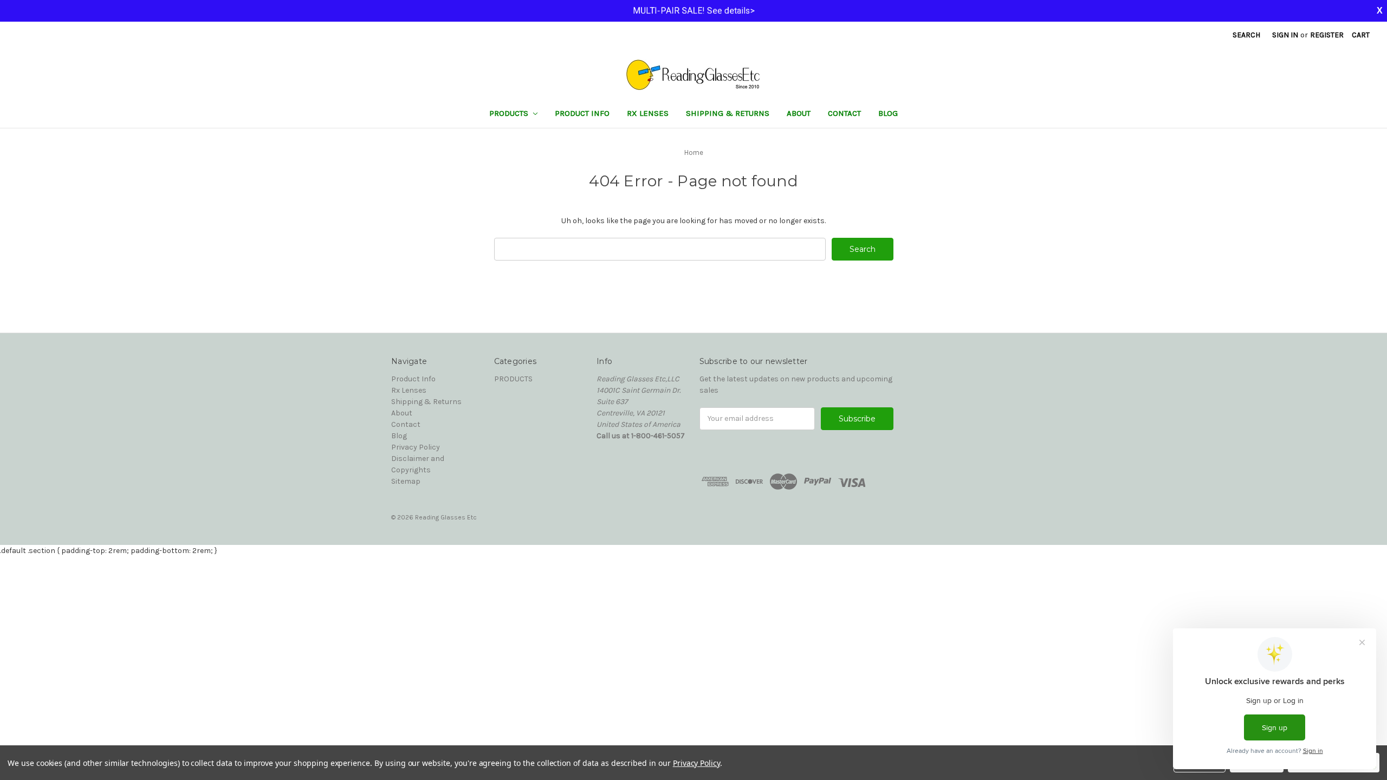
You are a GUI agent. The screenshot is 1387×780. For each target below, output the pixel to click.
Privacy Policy (415, 447)
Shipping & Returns (727, 113)
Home (693, 152)
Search (1246, 35)
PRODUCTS (509, 113)
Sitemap (405, 481)
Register (1327, 35)
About (799, 113)
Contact (844, 113)
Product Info (582, 113)
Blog (888, 113)
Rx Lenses (648, 113)
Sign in (1285, 35)
